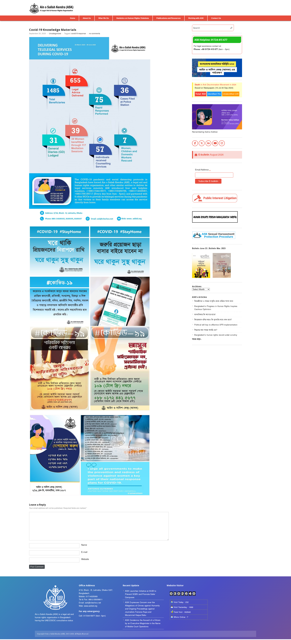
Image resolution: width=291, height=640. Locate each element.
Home (72, 18)
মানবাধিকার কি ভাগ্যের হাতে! (205, 314)
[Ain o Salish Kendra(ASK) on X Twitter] (202, 143)
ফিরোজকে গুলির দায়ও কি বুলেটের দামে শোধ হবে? (213, 319)
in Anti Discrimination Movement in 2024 (215, 84)
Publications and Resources (168, 18)
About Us (87, 18)
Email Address (203, 170)
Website (85, 559)
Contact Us (216, 18)
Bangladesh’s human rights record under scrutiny (215, 334)
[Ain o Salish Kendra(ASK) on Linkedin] (208, 143)
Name (84, 544)
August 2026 (211, 154)
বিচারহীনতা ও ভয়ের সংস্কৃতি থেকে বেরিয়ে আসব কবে (213, 300)
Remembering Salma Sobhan (205, 131)
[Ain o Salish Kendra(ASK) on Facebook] (195, 143)
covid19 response (78, 33)
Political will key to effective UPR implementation (215, 324)
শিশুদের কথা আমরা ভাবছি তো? (205, 329)
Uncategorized (55, 33)
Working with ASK (196, 18)
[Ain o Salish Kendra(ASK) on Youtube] (215, 143)
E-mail (84, 551)
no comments (94, 33)
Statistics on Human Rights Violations (132, 18)
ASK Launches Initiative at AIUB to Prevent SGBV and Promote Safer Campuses (140, 594)
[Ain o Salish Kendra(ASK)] (52, 8)
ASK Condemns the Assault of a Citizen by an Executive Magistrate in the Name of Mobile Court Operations (142, 623)
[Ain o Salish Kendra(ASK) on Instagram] (222, 143)
